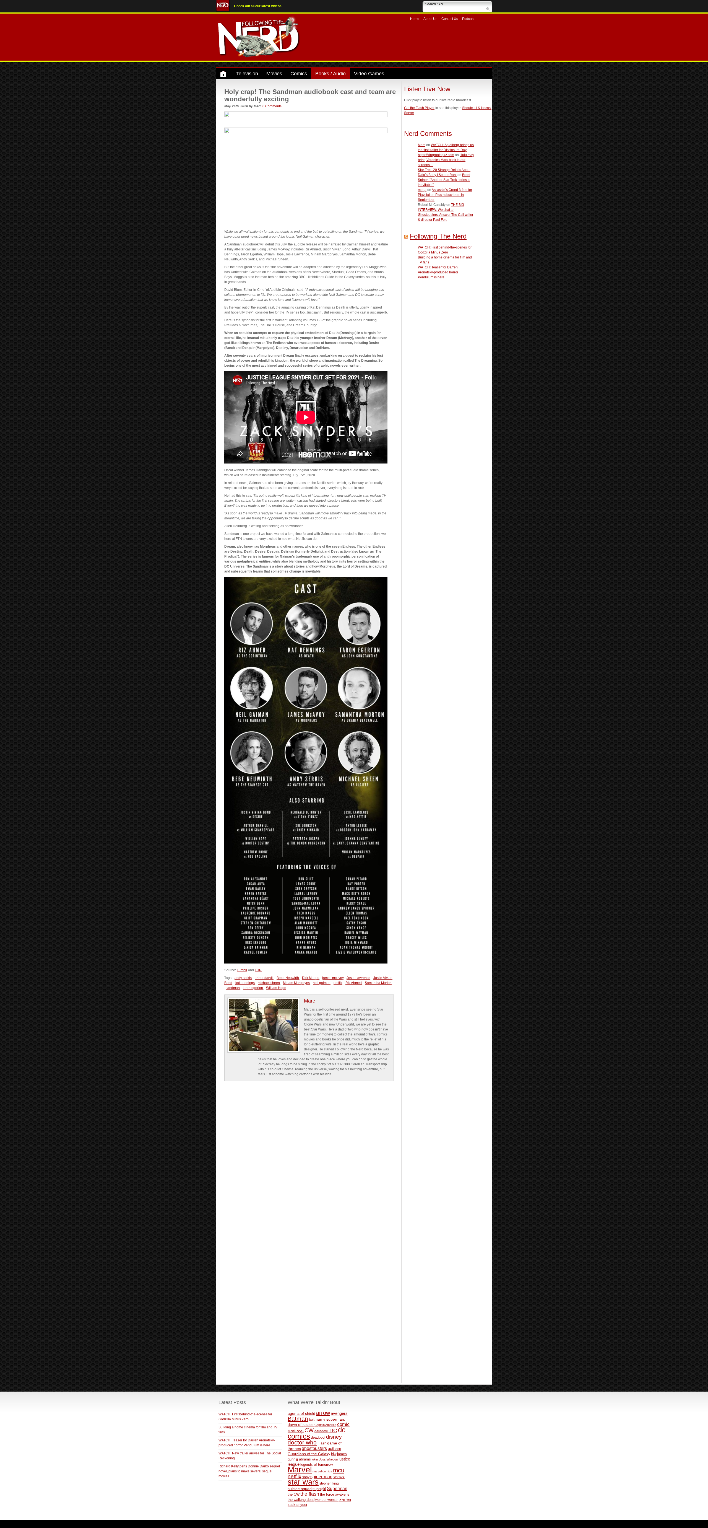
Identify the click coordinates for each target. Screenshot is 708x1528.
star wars (303, 1482)
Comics (298, 73)
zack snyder (297, 1505)
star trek (339, 1477)
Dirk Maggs (310, 978)
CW (309, 1430)
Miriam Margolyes (296, 983)
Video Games (369, 73)
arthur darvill (264, 978)
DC (333, 1430)
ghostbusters (314, 1448)
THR (258, 970)
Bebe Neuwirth (288, 978)
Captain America (325, 1424)
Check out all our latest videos (258, 6)
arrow (323, 1413)
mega (422, 190)
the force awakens (334, 1494)
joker (315, 1459)
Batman (298, 1418)
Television (247, 73)
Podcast (468, 19)
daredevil (321, 1431)
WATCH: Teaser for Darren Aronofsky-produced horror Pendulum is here (438, 272)
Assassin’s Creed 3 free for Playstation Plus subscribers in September (445, 195)
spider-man (321, 1476)
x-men (345, 1499)
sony (305, 1477)
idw (333, 1454)
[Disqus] (309, 1160)
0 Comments (272, 106)
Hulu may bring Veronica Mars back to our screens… (446, 160)
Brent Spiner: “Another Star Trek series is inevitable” (444, 180)
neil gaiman (321, 983)
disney (334, 1437)
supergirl (319, 1489)
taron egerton (253, 988)
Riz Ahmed (353, 983)
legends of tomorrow (316, 1465)
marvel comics (322, 1471)
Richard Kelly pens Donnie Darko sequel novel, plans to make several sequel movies (249, 1471)
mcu (338, 1470)
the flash (309, 1494)
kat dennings (245, 983)
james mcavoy (332, 978)
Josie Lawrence (358, 978)
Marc (309, 1001)
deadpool (318, 1437)
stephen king (329, 1483)
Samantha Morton (378, 983)
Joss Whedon (328, 1459)
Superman (337, 1488)
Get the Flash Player (419, 108)
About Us (430, 19)
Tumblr (242, 970)
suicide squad (300, 1489)
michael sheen (269, 983)
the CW (294, 1494)
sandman (233, 988)
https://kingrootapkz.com (436, 155)
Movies (274, 73)
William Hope (276, 988)
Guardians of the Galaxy (309, 1454)
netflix (338, 983)
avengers (339, 1413)
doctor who (302, 1442)
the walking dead (301, 1500)
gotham (334, 1448)
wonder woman (327, 1499)
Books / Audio (330, 73)
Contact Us (449, 19)
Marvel (300, 1469)
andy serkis (243, 978)
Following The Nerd (438, 236)
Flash (321, 1443)
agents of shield (301, 1414)
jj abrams (303, 1459)
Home (414, 19)
